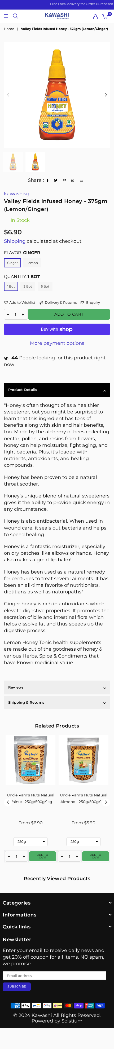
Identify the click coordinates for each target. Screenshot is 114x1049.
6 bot (45, 286)
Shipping (14, 241)
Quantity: (22, 276)
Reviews (16, 687)
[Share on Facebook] (47, 180)
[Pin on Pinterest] (64, 180)
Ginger (12, 263)
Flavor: (22, 252)
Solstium (72, 1021)
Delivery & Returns (60, 302)
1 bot (11, 286)
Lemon (32, 263)
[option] (57, 95)
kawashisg (16, 194)
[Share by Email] (81, 180)
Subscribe (16, 986)
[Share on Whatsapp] (73, 180)
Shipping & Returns (26, 702)
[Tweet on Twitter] (56, 180)
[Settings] (95, 17)
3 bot (28, 286)
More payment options (57, 343)
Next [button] (106, 95)
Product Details (22, 389)
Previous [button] (8, 95)
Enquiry (92, 302)
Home (9, 29)
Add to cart (42, 856)
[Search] (15, 16)
